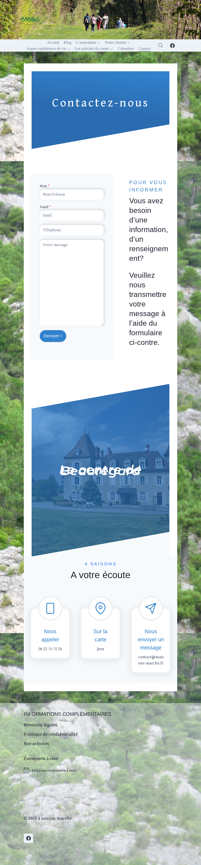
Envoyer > (53, 335)
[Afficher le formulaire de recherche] (160, 45)
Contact (144, 48)
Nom (45, 186)
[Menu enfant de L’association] (88, 42)
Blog (67, 42)
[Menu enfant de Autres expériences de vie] (48, 48)
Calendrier (126, 48)
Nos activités (36, 743)
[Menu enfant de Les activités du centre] (94, 48)
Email (45, 207)
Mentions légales (40, 725)
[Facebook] (172, 45)
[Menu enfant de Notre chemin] (117, 42)
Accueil (53, 42)
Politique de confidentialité (51, 734)
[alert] (100, 770)
